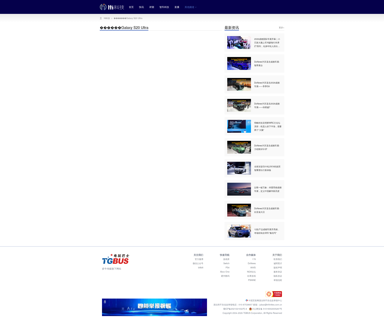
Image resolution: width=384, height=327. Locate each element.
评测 (151, 7)
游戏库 (226, 259)
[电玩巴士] (115, 259)
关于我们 (277, 255)
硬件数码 (225, 275)
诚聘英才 (278, 263)
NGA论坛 (251, 271)
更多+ (281, 27)
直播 (176, 7)
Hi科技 (107, 18)
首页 (131, 7)
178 (254, 259)
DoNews (252, 263)
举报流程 (278, 280)
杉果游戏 (251, 275)
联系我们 (278, 259)
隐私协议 (278, 275)
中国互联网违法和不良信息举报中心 (265, 300)
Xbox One (225, 271)
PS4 (228, 267)
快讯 (141, 7)
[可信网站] (273, 296)
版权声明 (278, 267)
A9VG (253, 267)
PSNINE (252, 280)
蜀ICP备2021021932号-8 (235, 308)
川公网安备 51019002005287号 (267, 308)
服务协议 (278, 271)
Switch (226, 263)
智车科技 (164, 7)
